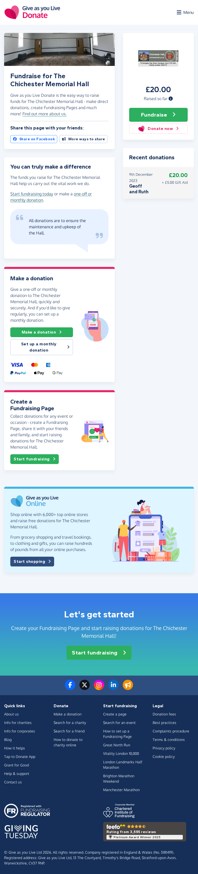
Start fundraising (32, 459)
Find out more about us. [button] (44, 113)
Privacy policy (164, 748)
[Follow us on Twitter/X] (84, 688)
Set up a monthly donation (39, 347)
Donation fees (164, 714)
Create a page (115, 714)
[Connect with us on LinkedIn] (113, 688)
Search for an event (119, 722)
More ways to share (86, 139)
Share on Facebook (37, 139)
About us (11, 714)
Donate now (160, 128)
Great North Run (116, 745)
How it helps (14, 748)
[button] (171, 98)
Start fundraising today (31, 193)
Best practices (164, 722)
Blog (8, 739)
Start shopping (29, 561)
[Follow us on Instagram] (99, 688)
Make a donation (39, 332)
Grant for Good (16, 765)
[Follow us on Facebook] (70, 688)
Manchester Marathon (121, 790)
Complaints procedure (171, 731)
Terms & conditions (169, 739)
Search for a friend (69, 731)
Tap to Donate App (19, 756)
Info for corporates (19, 731)
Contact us (13, 782)
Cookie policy (164, 756)
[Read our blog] (128, 688)
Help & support (16, 773)
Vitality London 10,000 (121, 753)
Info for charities (18, 722)
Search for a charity (70, 722)
